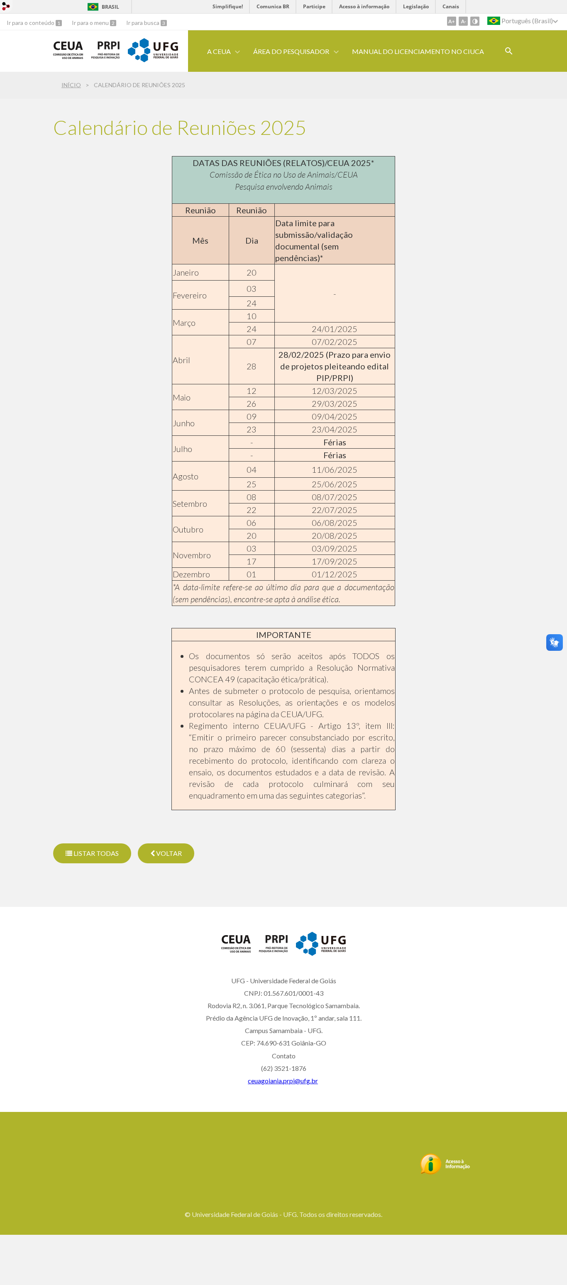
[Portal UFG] (153, 59)
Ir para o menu (91, 22)
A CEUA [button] (219, 51)
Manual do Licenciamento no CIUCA (418, 51)
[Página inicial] (68, 56)
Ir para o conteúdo (31, 22)
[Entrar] (6, 7)
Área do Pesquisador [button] (291, 51)
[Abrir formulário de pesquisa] (509, 51)
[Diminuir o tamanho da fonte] (463, 21)
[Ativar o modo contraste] (474, 21)
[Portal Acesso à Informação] (445, 1172)
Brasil (110, 6)
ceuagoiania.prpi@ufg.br (283, 1081)
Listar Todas (95, 853)
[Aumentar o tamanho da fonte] (451, 21)
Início (71, 84)
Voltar (168, 853)
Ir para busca (143, 22)
